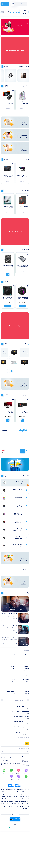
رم (14, 693)
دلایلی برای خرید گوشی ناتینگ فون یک (9, 626)
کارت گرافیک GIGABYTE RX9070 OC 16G (9, 102)
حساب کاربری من (12, 657)
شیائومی (13, 666)
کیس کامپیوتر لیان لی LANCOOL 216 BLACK (20, 727)
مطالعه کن (4, 620)
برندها (28, 657)
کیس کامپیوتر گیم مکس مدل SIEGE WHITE (23, 102)
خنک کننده (27, 693)
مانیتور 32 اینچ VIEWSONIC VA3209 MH (8, 411)
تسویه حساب (12, 654)
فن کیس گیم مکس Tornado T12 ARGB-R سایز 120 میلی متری (7, 298)
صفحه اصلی (15, 12)
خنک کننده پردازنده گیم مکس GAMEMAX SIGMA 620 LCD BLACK (23, 298)
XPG (14, 668)
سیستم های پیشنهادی (11, 691)
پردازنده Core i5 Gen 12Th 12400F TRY (8, 207)
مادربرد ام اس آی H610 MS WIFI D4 (7, 266)
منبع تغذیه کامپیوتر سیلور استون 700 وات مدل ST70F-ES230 (8, 175)
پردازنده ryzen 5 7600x (24, 206)
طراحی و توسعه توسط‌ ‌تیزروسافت (17, 828)
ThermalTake (26, 671)
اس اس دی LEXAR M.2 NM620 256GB (21, 722)
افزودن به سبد (22, 306)
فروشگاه (9, 12)
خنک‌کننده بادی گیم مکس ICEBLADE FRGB (20, 716)
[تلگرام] (28, 751)
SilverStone (27, 668)
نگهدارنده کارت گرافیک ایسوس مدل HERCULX (22, 175)
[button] (28, 700)
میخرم (22, 451)
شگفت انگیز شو (26, 679)
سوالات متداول (2, 12)
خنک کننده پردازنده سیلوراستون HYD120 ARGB (19, 732)
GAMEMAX (26, 666)
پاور (28, 696)
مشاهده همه (6, 66)
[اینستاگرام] (2, 751)
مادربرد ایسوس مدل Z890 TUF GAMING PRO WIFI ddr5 (22, 266)
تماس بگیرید (22, 108)
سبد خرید (13, 679)
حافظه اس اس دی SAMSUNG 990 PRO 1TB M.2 (22, 411)
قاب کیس (27, 691)
